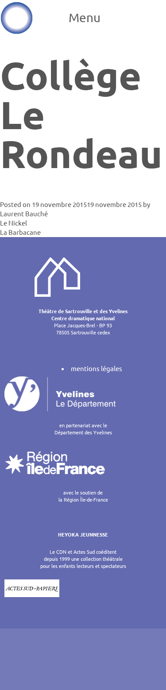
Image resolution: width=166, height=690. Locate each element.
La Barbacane (20, 232)
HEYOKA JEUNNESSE (83, 534)
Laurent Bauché (24, 213)
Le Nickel (13, 222)
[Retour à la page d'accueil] (16, 17)
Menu (84, 17)
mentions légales (96, 368)
